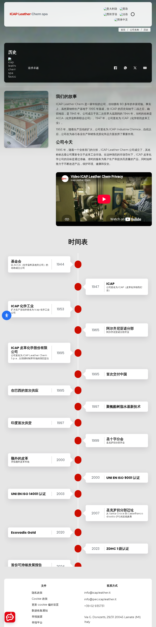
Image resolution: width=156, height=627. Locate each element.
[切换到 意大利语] (110, 9)
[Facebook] (115, 68)
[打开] (143, 14)
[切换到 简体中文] (121, 19)
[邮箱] (145, 68)
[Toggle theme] (133, 14)
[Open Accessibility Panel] (6, 315)
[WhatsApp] (125, 68)
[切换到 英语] (123, 9)
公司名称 (134, 29)
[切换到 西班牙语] (110, 14)
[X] (135, 68)
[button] (9, 119)
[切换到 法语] (123, 14)
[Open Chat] (10, 617)
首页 (123, 29)
